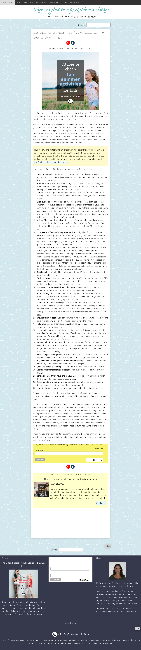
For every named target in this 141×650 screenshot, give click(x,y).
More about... (131, 611)
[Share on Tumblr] (73, 42)
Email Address (40, 450)
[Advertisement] (70, 524)
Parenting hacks (41, 2)
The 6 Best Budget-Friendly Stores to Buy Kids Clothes (23, 564)
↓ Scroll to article (8, 2)
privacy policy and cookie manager (97, 643)
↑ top (107, 545)
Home (19, 2)
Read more (101, 503)
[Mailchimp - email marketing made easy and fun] (94, 460)
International (54, 2)
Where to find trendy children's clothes (70, 10)
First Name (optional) (56, 572)
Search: (82, 24)
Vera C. (62, 48)
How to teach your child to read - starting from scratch (70, 478)
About (64, 2)
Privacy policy (75, 2)
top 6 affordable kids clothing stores (50, 162)
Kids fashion (28, 2)
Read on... (38, 614)
